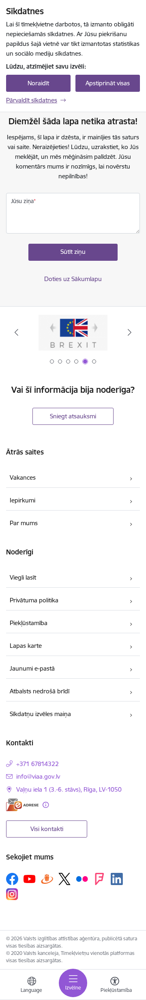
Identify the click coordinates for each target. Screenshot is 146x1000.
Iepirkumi (22, 500)
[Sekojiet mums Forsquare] (99, 879)
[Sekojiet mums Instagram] (12, 894)
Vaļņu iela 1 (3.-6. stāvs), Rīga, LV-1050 (69, 789)
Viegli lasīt (23, 577)
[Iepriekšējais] (16, 332)
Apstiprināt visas (108, 83)
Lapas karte (26, 645)
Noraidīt (38, 83)
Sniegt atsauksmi (73, 416)
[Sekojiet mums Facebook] (12, 879)
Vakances (23, 477)
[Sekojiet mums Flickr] (82, 878)
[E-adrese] (22, 805)
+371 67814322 (37, 764)
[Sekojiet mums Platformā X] (64, 879)
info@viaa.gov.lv (38, 776)
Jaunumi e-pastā (32, 668)
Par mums (24, 523)
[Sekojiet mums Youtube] (30, 878)
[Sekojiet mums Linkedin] (117, 879)
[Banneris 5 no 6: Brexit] (73, 332)
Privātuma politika (34, 600)
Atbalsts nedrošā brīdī (39, 691)
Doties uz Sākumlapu (73, 279)
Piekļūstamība (28, 623)
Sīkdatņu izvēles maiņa (40, 714)
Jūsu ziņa (22, 201)
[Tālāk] (130, 332)
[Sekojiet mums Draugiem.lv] (47, 879)
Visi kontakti (46, 829)
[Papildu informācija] (46, 805)
